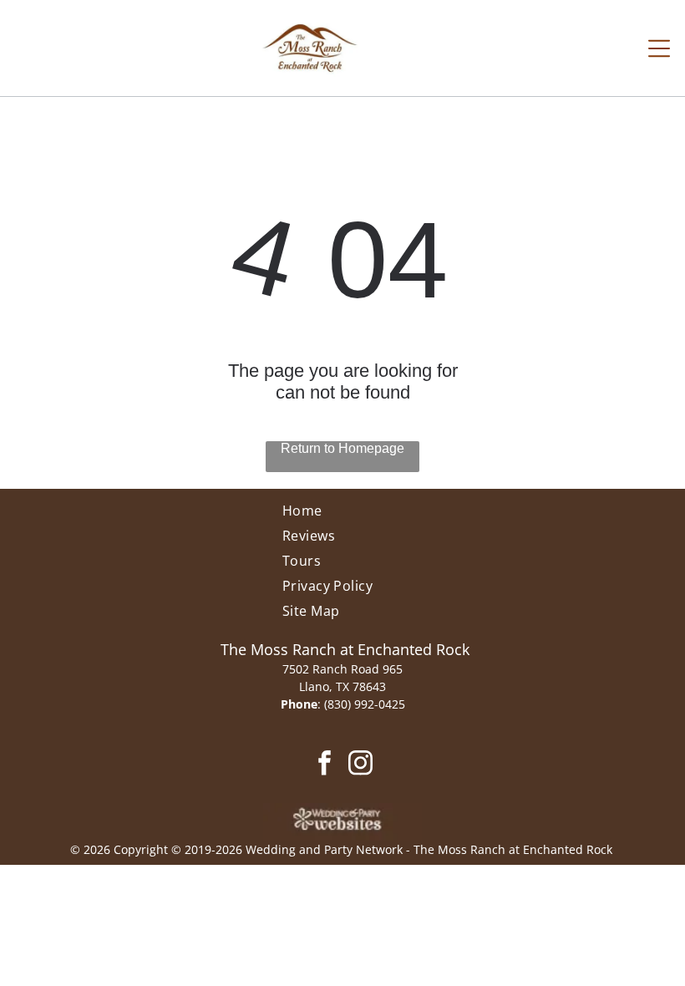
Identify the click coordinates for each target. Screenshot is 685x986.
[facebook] (324, 765)
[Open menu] (659, 48)
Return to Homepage (342, 448)
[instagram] (360, 765)
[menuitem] (342, 513)
